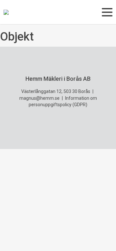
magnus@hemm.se (39, 98)
